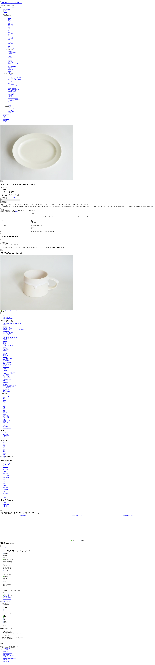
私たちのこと (6, 114)
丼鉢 (9, 29)
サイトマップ (6, 661)
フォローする (3, 457)
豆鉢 (9, 30)
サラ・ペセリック (12, 86)
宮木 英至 (10, 57)
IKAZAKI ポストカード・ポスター (10, 337)
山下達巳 (5, 370)
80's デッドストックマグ (13, 85)
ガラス (9, 34)
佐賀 (4, 451)
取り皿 (9, 20)
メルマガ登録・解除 (7, 653)
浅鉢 (9, 27)
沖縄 (4, 454)
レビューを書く (18, 197)
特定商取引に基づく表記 (8, 655)
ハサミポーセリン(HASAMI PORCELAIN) (12, 323)
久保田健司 (10, 53)
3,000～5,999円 (11, 110)
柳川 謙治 (10, 61)
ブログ (4, 121)
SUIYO (9, 71)
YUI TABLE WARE (12, 90)
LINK (4, 660)
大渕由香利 (5, 353)
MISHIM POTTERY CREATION (14, 79)
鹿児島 (4, 453)
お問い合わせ (6, 119)
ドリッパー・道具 (12, 41)
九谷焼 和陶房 (11, 100)
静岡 (4, 445)
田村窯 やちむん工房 (12, 55)
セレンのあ (10, 58)
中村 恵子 (10, 56)
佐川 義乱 (10, 51)
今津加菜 (5, 339)
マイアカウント (6, 651)
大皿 (9, 21)
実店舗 (4, 115)
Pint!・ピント (10, 81)
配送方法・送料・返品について (9, 658)
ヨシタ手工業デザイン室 (13, 98)
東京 (4, 442)
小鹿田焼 (10, 74)
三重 (4, 446)
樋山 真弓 (10, 65)
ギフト (4, 117)
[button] (72, 540)
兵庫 (4, 447)
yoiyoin (9, 105)
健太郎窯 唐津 (6, 360)
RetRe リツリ (10, 96)
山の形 (9, 83)
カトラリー (10, 44)
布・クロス (10, 47)
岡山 (4, 449)
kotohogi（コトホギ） (12, 88)
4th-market (10, 101)
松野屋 (4, 354)
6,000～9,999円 (11, 111)
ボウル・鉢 (10, 25)
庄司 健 (9, 72)
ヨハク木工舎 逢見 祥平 (8, 362)
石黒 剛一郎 (10, 69)
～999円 (9, 107)
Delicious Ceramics (6, 391)
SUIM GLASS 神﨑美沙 (8, 332)
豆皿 (9, 23)
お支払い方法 (6, 656)
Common (9, 80)
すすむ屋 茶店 (11, 84)
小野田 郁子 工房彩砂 (12, 52)
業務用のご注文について (5, 547)
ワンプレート (11, 24)
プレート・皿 (11, 16)
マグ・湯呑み (11, 33)
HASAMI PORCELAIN (12, 76)
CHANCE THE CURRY (13, 102)
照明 (9, 46)
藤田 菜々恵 (5, 355)
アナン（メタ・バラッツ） (9, 338)
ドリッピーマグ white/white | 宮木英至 (10, 310)
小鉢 (9, 28)
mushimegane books (12, 68)
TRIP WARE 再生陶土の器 (13, 89)
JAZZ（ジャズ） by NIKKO (14, 99)
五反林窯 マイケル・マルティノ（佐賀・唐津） (13, 329)
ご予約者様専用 (6, 377)
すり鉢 (9, 42)
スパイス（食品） (12, 48)
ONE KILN (10, 60)
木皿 (9, 39)
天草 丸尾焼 (10, 67)
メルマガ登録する (7, 599)
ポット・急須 (11, 37)
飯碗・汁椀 (10, 35)
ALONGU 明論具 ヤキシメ (8, 334)
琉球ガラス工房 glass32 (13, 63)
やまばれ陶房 (11, 62)
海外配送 (5, 120)
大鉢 (9, 32)
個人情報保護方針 (7, 654)
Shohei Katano (6, 336)
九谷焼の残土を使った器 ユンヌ (15, 95)
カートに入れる (3, 202)
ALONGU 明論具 (11, 78)
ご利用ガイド (6, 116)
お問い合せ (17, 211)
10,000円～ (10, 112)
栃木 (4, 444)
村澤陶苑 (5, 341)
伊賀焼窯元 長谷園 (12, 91)
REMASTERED (11, 94)
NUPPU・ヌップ (11, 93)
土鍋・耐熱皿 (11, 38)
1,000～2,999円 (11, 108)
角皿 (9, 19)
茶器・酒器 (10, 43)
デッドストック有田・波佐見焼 (14, 77)
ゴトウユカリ (6, 349)
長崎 (4, 450)
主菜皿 (9, 18)
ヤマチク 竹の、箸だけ (8, 345)
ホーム (1, 123)
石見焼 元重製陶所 (12, 66)
